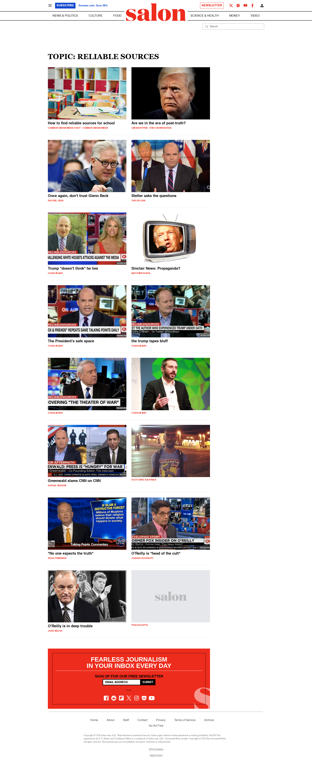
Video (255, 15)
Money (234, 15)
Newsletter (212, 5)
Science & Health (204, 15)
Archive (209, 720)
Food (117, 15)
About (110, 720)
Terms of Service (185, 720)
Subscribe (65, 5)
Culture (96, 15)
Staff (126, 720)
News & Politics (65, 15)
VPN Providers (156, 749)
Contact (142, 720)
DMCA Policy (156, 755)
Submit (147, 682)
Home (94, 720)
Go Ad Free (156, 725)
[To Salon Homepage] (156, 12)
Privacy (161, 720)
